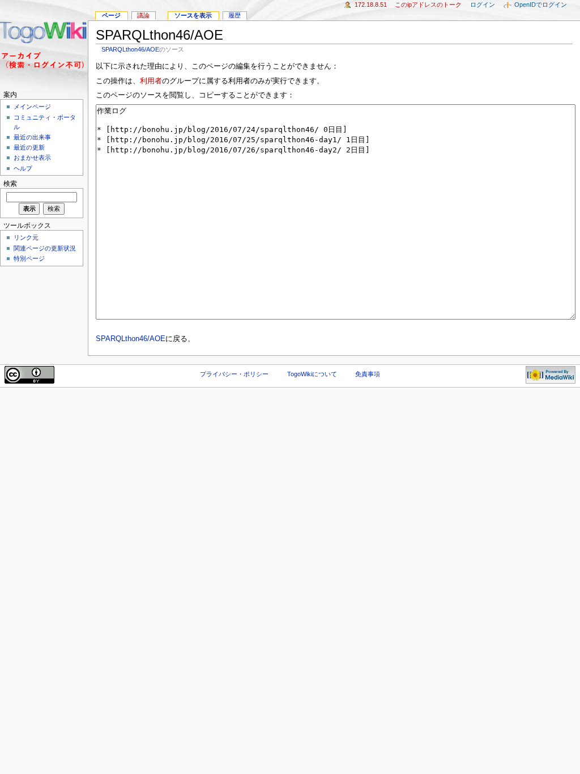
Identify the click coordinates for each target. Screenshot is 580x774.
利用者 (151, 81)
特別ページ (29, 258)
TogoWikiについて (312, 374)
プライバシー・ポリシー (234, 374)
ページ (111, 15)
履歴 (234, 15)
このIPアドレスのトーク (428, 4)
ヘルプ (23, 168)
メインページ (32, 106)
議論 (143, 15)
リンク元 (26, 237)
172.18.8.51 (371, 4)
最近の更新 (29, 147)
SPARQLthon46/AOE (130, 49)
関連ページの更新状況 (45, 248)
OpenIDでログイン (540, 4)
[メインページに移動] (44, 44)
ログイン (482, 4)
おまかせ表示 (32, 157)
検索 (10, 183)
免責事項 (367, 374)
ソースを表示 (193, 15)
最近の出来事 (32, 137)
